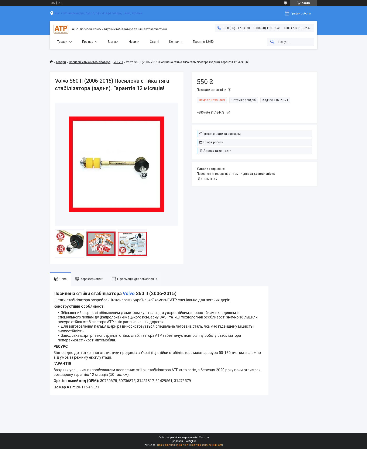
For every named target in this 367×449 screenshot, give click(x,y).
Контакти (175, 41)
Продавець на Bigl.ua (183, 441)
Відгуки (113, 41)
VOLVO (118, 62)
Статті (154, 41)
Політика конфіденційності (206, 444)
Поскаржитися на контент (172, 444)
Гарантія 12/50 (203, 41)
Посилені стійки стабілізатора (89, 62)
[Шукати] (272, 42)
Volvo (129, 293)
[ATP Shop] (61, 29)
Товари (62, 41)
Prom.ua (204, 437)
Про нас (87, 41)
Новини (134, 41)
